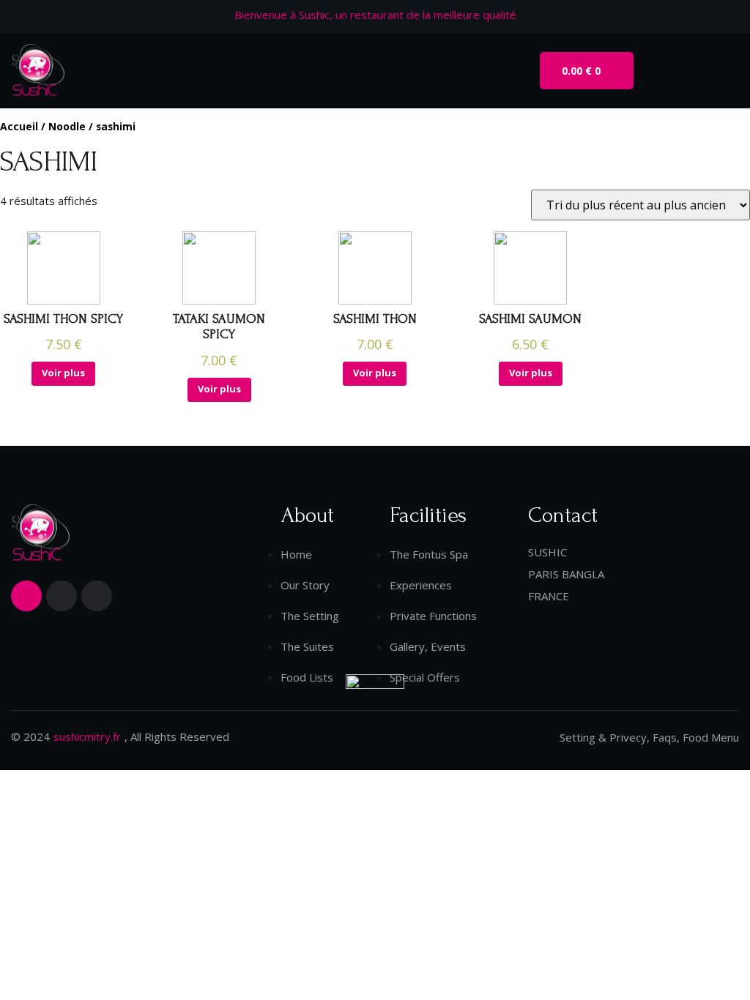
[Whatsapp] (61, 596)
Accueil (19, 126)
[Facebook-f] (26, 596)
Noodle (67, 126)
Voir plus (63, 372)
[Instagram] (96, 596)
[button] (382, 71)
